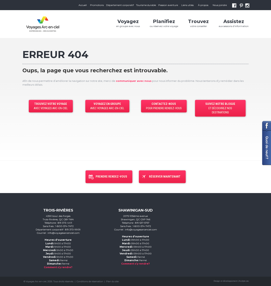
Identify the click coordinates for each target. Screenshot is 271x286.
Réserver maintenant (165, 176)
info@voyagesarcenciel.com (64, 232)
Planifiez (164, 23)
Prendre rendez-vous (111, 176)
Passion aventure (168, 5)
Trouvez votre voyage (51, 106)
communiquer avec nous (134, 80)
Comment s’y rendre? (58, 267)
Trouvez (198, 23)
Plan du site (112, 281)
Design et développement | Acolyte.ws (231, 281)
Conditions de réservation (90, 281)
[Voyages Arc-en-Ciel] (42, 24)
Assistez (234, 23)
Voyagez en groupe (107, 106)
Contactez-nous (164, 106)
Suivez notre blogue (220, 108)
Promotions (97, 5)
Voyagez (128, 23)
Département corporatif (120, 5)
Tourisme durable (146, 5)
